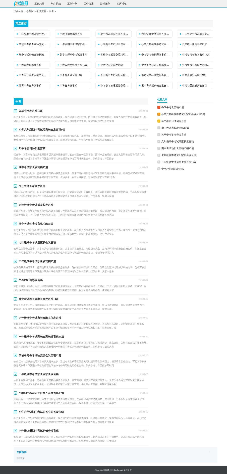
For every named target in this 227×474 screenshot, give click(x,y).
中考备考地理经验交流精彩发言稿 (115, 85)
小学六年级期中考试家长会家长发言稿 (155, 44)
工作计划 (72, 3)
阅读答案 (21, 458)
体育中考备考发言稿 (30, 85)
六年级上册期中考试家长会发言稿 (196, 44)
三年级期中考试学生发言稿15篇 (33, 34)
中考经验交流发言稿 (112, 65)
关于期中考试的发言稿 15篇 (115, 75)
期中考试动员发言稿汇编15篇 (177, 148)
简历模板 (122, 3)
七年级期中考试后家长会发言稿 (178, 155)
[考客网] (21, 4)
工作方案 (89, 3)
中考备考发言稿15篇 (71, 75)
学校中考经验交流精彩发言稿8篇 (115, 54)
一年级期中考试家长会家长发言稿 (74, 44)
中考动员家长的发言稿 (194, 85)
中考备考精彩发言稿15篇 (196, 54)
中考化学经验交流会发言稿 (155, 75)
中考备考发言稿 (68, 85)
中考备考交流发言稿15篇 (73, 65)
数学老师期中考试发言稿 (73, 54)
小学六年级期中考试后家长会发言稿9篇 (183, 114)
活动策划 (105, 3)
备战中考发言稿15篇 (172, 107)
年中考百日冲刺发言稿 (173, 121)
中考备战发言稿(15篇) (194, 75)
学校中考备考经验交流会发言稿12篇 (33, 44)
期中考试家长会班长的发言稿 (33, 54)
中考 (51, 11)
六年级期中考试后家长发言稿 (177, 141)
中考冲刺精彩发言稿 (71, 34)
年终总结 (56, 3)
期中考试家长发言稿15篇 (175, 128)
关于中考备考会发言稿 (173, 134)
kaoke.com (118, 470)
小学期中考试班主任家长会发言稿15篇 (115, 44)
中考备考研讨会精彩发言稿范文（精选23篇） (155, 65)
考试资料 (41, 11)
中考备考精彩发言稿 (30, 65)
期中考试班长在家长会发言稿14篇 (115, 34)
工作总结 (39, 3)
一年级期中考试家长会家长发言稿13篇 (196, 34)
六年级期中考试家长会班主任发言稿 (155, 34)
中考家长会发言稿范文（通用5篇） (33, 75)
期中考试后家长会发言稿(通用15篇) (155, 85)
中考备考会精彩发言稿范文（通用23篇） (196, 65)
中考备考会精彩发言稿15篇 (155, 54)
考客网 (30, 11)
